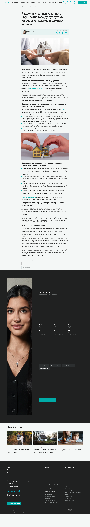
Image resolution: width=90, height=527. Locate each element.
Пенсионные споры (69, 480)
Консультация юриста (50, 500)
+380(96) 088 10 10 (53, 2)
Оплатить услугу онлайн (14, 503)
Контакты (9, 469)
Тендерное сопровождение (51, 471)
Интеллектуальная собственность (52, 486)
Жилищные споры (69, 490)
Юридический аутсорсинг (50, 469)
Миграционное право (69, 500)
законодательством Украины (36, 88)
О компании (10, 467)
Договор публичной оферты (51, 502)
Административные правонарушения (53, 484)
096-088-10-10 (13, 483)
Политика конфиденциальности (50, 510)
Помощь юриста (48, 498)
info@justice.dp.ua (13, 486)
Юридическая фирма (49, 494)
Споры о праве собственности (71, 486)
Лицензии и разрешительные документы (54, 488)
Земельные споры (69, 488)
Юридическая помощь (50, 496)
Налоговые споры (49, 473)
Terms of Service (33, 512)
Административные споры (51, 476)
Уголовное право (68, 496)
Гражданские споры (69, 484)
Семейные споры (26, 267)
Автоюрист (67, 494)
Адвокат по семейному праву (28, 197)
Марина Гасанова (31, 31)
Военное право (68, 498)
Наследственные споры (70, 473)
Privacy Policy (26, 512)
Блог (8, 472)
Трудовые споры (48, 482)
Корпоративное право (50, 480)
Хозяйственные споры (50, 478)
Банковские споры (69, 469)
